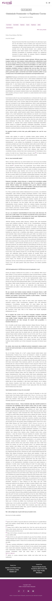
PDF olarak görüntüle (41, 29)
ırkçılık (27, 24)
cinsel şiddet (15, 24)
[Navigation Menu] (49, 2)
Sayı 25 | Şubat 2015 (26, 10)
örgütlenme (33, 24)
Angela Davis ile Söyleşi (27, 17)
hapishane (22, 24)
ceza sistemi (8, 24)
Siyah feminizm (9, 27)
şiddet (39, 24)
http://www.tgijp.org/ (10, 553)
